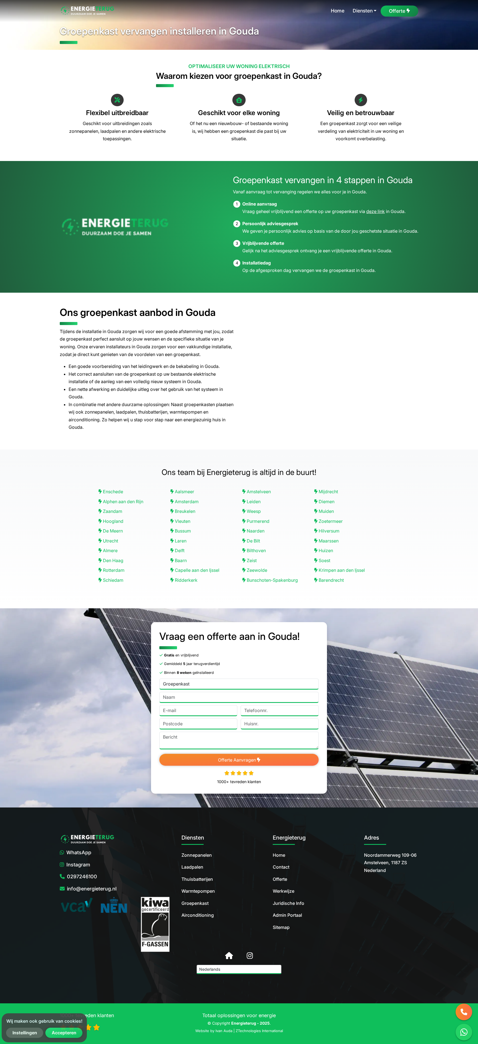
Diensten (363, 11)
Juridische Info (288, 903)
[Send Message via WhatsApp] (464, 1032)
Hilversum (328, 531)
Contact (281, 867)
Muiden (326, 511)
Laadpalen (192, 867)
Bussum (182, 531)
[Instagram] (250, 955)
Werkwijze (283, 891)
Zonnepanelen (196, 855)
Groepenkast (195, 903)
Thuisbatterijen (197, 879)
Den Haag (112, 560)
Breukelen (184, 511)
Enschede (112, 491)
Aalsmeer (184, 491)
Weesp (253, 511)
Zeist (251, 560)
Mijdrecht (328, 491)
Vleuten (182, 521)
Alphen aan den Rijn (122, 501)
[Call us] (464, 1012)
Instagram (78, 865)
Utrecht (110, 541)
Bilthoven (256, 550)
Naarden (255, 531)
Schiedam (112, 580)
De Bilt (253, 541)
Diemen (326, 501)
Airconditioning (197, 915)
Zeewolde (256, 570)
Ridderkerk (186, 580)
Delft (179, 550)
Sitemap (281, 927)
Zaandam (112, 511)
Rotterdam (113, 570)
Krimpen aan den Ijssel (341, 570)
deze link (375, 211)
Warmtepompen (198, 891)
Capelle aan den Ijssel (196, 570)
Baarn (180, 560)
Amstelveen (258, 491)
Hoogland (112, 521)
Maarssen (328, 541)
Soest (324, 560)
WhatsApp (78, 852)
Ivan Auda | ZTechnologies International (249, 1031)
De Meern (112, 531)
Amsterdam (186, 501)
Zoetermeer (330, 521)
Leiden (253, 501)
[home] (87, 11)
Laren (180, 541)
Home (279, 855)
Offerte (280, 879)
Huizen (325, 550)
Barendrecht (331, 580)
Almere (110, 550)
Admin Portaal (287, 915)
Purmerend (257, 521)
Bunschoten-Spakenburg (272, 580)
